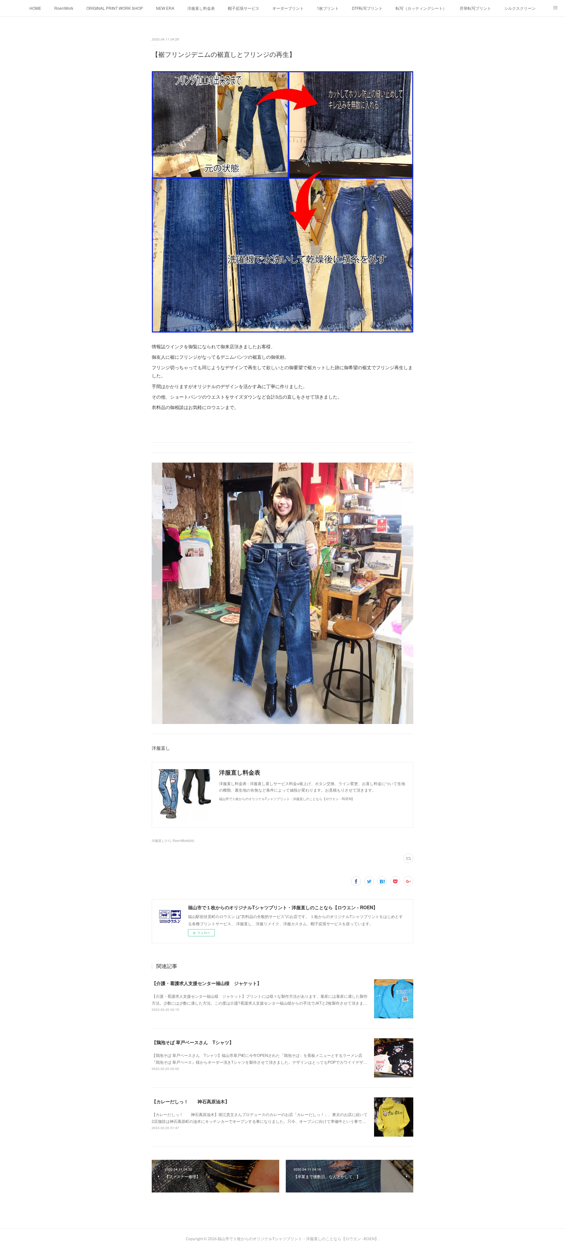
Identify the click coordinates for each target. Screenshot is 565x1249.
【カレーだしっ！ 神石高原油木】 (191, 1101)
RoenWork (63, 8)
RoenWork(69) (183, 840)
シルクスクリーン (520, 8)
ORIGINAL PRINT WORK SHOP (114, 8)
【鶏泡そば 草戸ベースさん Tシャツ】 (193, 1042)
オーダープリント (288, 8)
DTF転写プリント (367, 8)
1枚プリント (328, 8)
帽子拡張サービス (243, 8)
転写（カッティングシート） (421, 8)
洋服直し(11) (161, 840)
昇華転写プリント (475, 8)
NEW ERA (165, 8)
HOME (35, 8)
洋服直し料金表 (201, 8)
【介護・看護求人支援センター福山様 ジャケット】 (207, 983)
